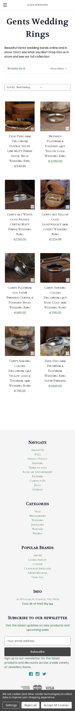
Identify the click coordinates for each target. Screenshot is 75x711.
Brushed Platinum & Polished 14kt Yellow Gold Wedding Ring (55, 146)
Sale (38, 511)
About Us (37, 450)
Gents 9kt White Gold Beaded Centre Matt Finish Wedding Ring (20, 224)
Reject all (30, 705)
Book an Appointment (37, 472)
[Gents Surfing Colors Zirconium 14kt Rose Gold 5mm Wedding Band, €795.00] (55, 268)
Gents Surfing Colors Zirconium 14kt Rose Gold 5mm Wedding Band (55, 297)
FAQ (38, 454)
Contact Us (38, 481)
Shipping (37, 463)
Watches (37, 529)
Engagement (37, 516)
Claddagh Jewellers (37, 568)
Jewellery (37, 524)
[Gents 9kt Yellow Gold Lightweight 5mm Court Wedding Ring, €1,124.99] (55, 195)
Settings (11, 705)
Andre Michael (37, 573)
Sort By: (11, 87)
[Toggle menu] (5, 5)
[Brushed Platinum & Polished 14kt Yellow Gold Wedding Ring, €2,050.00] (55, 116)
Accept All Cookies (56, 705)
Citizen (37, 564)
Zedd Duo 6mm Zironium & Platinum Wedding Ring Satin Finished (55, 371)
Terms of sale (38, 467)
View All (37, 577)
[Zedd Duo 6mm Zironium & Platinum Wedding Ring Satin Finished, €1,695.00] (55, 341)
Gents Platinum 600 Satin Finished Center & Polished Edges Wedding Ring (19, 297)
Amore (37, 555)
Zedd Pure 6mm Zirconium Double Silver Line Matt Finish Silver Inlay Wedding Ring (19, 148)
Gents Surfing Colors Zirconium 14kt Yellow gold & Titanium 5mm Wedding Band (20, 373)
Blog (37, 485)
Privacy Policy (37, 459)
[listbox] (30, 87)
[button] (37, 68)
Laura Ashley (37, 560)
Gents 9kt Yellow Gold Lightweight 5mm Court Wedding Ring (55, 224)
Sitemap (37, 489)
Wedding (37, 520)
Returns (37, 476)
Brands (37, 533)
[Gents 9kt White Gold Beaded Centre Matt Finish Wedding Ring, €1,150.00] (20, 195)
